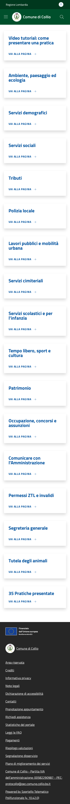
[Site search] (62, 17)
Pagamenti (12, 740)
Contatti (10, 701)
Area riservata (14, 662)
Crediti (9, 670)
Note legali (12, 685)
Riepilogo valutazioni (19, 748)
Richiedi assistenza (18, 717)
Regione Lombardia (17, 5)
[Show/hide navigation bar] (5, 16)
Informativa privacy (18, 678)
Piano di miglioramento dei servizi (27, 763)
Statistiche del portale (20, 724)
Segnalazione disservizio (21, 755)
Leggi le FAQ (13, 732)
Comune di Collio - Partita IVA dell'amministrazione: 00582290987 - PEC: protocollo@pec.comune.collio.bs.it (33, 777)
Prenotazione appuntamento (24, 709)
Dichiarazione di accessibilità (24, 693)
